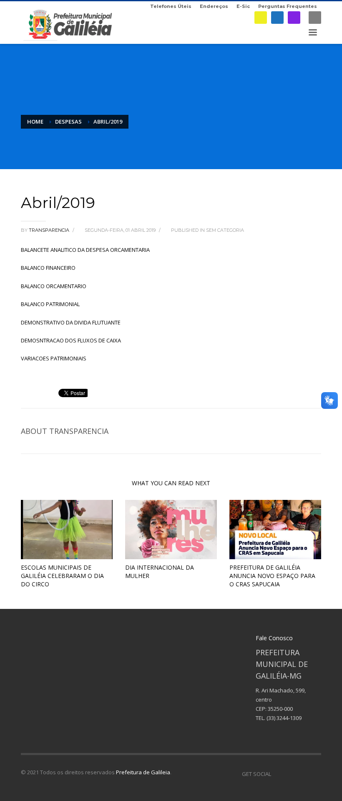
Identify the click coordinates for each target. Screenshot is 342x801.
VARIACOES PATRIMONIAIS (53, 358)
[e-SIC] (260, 17)
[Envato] (315, 774)
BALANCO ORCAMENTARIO (53, 286)
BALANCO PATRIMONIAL (50, 304)
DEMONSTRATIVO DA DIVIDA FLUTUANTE (71, 322)
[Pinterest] (302, 774)
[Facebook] (277, 17)
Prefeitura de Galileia (143, 772)
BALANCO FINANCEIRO (48, 267)
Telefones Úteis (170, 6)
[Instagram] (294, 17)
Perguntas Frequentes (287, 6)
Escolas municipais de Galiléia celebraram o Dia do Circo (62, 575)
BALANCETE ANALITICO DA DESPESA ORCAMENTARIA (85, 249)
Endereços (214, 6)
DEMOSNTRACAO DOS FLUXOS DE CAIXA (71, 340)
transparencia (49, 230)
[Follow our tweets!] (290, 774)
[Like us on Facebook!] (277, 774)
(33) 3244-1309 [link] (284, 718)
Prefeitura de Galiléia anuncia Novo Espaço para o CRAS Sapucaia (272, 575)
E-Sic (243, 6)
